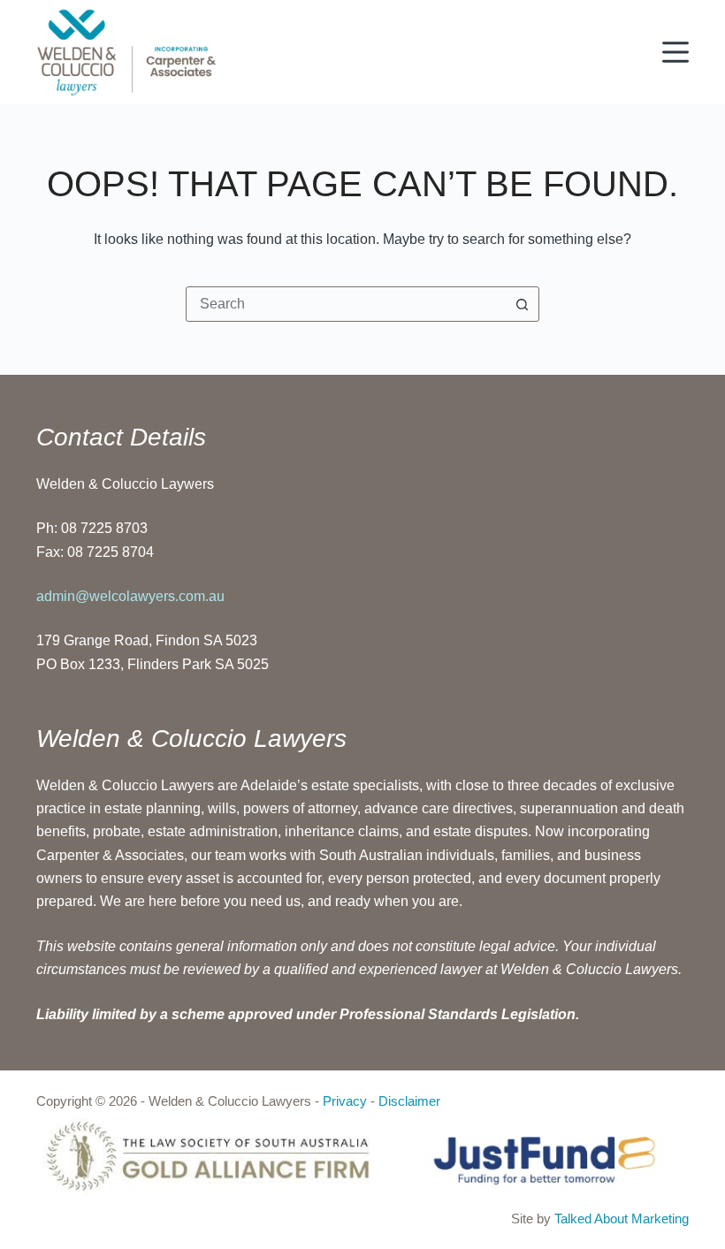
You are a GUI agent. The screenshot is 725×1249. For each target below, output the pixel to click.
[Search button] (521, 304)
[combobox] (346, 304)
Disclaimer (409, 1100)
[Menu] (675, 52)
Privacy (345, 1100)
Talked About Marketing (621, 1218)
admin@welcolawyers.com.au (130, 596)
